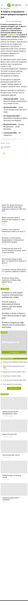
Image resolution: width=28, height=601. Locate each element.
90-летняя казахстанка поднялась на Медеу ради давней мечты (11, 280)
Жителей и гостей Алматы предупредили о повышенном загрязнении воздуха (13, 240)
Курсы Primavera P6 (9, 434)
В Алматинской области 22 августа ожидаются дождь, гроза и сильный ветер (14, 250)
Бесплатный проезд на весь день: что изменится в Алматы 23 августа (14, 261)
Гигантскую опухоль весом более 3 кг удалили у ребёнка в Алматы (14, 271)
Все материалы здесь (14, 352)
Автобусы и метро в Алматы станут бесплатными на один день (14, 315)
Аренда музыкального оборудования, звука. (10, 413)
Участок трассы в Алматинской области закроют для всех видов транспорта (12, 305)
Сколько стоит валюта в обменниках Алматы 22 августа (13, 230)
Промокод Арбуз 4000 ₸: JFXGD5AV (11, 499)
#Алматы (8, 143)
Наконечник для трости (11, 455)
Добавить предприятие (14, 388)
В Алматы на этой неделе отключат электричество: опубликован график (12, 294)
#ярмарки (3, 143)
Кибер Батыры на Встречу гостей (11, 476)
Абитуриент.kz (10, 342)
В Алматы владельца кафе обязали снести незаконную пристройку (13, 324)
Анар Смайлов (7, 146)
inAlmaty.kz (12, 35)
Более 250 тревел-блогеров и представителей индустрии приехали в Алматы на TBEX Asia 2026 (14, 208)
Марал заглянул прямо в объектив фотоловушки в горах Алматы (13, 219)
